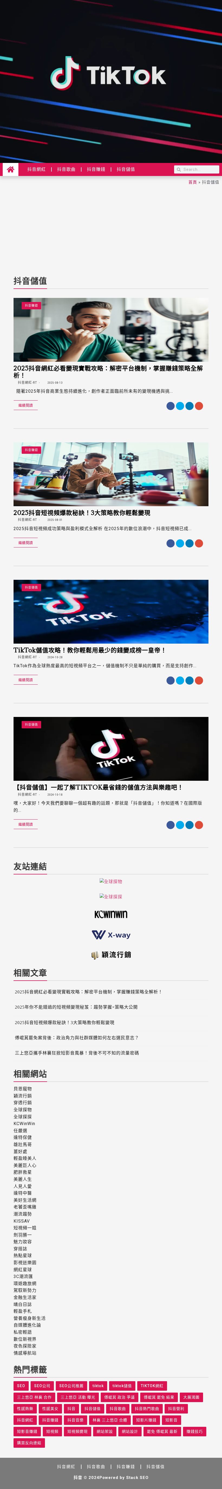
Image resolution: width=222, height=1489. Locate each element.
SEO (21, 1386)
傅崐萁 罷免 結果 (159, 1397)
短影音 (171, 1420)
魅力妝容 (23, 1241)
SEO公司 (42, 1386)
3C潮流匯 (23, 1276)
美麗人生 (23, 1179)
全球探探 (23, 1116)
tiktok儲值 (122, 1386)
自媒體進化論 (27, 1325)
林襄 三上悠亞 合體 (110, 1420)
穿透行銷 (23, 1102)
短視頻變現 (77, 1431)
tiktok (98, 1386)
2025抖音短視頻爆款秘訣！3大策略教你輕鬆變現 (82, 512)
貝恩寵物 (23, 1088)
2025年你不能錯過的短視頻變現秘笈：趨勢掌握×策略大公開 (76, 1007)
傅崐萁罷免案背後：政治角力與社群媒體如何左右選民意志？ (77, 1037)
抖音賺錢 (96, 169)
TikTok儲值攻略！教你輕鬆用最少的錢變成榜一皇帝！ (90, 650)
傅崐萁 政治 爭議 (119, 1397)
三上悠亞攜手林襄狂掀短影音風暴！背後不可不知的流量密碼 (77, 1053)
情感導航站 (25, 1353)
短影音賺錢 (27, 1431)
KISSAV (22, 1221)
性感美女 (50, 1408)
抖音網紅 (36, 169)
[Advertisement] (111, 229)
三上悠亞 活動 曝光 (78, 1397)
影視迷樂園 (25, 1262)
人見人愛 (23, 1186)
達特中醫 (23, 1193)
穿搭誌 (20, 1248)
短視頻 (52, 1431)
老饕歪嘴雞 (25, 1207)
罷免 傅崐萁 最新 (162, 1431)
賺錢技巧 (195, 1431)
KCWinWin (24, 1123)
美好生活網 (25, 1200)
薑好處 (20, 1151)
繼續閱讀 (25, 405)
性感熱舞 (25, 1408)
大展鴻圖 (191, 1397)
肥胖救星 (23, 1172)
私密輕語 (23, 1332)
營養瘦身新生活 (30, 1318)
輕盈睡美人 (25, 1158)
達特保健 (23, 1137)
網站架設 (105, 1431)
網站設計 (130, 1431)
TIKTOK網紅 (152, 1386)
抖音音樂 (75, 1420)
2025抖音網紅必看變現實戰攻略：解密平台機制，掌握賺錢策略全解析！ (108, 371)
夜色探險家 (25, 1346)
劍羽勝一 (23, 1235)
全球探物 (23, 1109)
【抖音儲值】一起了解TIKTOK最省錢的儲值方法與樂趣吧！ (99, 787)
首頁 (192, 182)
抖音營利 (176, 1408)
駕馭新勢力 (25, 1290)
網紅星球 (23, 1269)
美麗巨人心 (25, 1165)
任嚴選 (20, 1130)
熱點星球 (23, 1255)
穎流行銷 (23, 1095)
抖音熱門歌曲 (147, 1408)
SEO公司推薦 (71, 1386)
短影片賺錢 (146, 1420)
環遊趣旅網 (25, 1283)
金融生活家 (25, 1297)
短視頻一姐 (25, 1227)
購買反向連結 (29, 1443)
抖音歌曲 (66, 169)
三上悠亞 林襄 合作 (34, 1397)
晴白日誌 (23, 1304)
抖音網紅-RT (27, 383)
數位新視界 (25, 1339)
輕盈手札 (23, 1311)
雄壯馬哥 (23, 1144)
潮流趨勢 (23, 1214)
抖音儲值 (126, 169)
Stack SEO (137, 1477)
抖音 (71, 1408)
